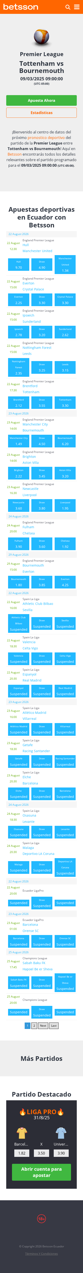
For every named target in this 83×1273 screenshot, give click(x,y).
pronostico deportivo (46, 137)
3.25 (42, 367)
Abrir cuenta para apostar (41, 1172)
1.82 (21, 1153)
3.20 (42, 332)
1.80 (18, 582)
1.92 (65, 544)
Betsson (15, 154)
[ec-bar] (22, 1133)
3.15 (65, 367)
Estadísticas (42, 112)
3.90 (19, 544)
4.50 (42, 441)
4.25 (65, 582)
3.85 (42, 582)
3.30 (42, 300)
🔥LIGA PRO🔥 (42, 1111)
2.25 (18, 300)
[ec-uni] (61, 1133)
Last (53, 1026)
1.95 (65, 505)
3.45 (42, 473)
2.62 (65, 332)
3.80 (42, 505)
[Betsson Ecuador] (20, 6)
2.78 (19, 332)
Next (43, 1026)
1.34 (65, 265)
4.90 (42, 265)
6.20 (65, 441)
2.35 (18, 368)
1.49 (19, 441)
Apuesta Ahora (41, 100)
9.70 (18, 265)
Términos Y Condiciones (41, 1254)
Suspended (18, 624)
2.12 (18, 403)
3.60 (18, 505)
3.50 (41, 1153)
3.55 (42, 403)
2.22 (18, 473)
